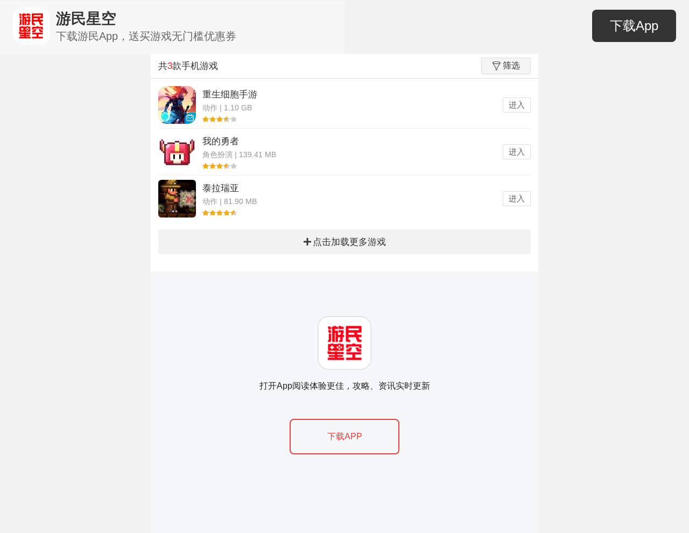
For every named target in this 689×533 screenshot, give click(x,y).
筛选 (511, 65)
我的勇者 (220, 141)
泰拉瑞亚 (220, 188)
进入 (517, 104)
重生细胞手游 (229, 94)
